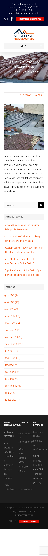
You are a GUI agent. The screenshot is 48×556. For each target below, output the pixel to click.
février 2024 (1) (12, 358)
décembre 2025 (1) (14, 330)
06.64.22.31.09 (31, 7)
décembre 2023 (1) (14, 371)
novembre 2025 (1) (14, 337)
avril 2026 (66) (12, 309)
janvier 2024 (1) (12, 364)
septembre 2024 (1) (14, 344)
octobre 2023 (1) (13, 378)
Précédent (27, 94)
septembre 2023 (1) (14, 385)
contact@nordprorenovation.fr (24, 13)
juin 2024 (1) (11, 350)
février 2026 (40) (13, 323)
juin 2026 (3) (11, 295)
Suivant (38, 94)
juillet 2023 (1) (12, 399)
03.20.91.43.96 (23, 10)
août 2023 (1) (11, 392)
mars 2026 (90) (12, 316)
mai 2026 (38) (12, 302)
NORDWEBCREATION (24, 515)
